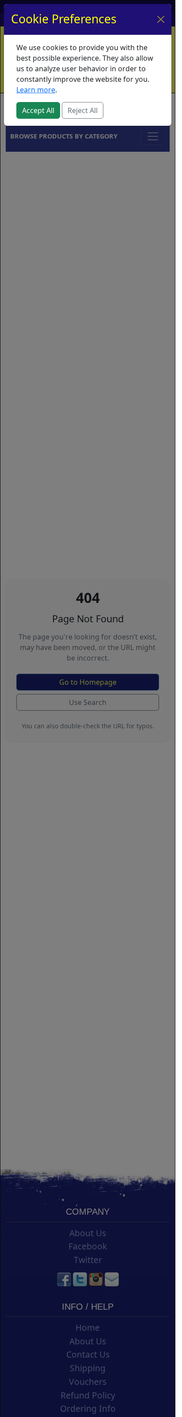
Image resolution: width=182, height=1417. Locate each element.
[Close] (161, 19)
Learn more (35, 90)
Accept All (38, 110)
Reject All (83, 110)
